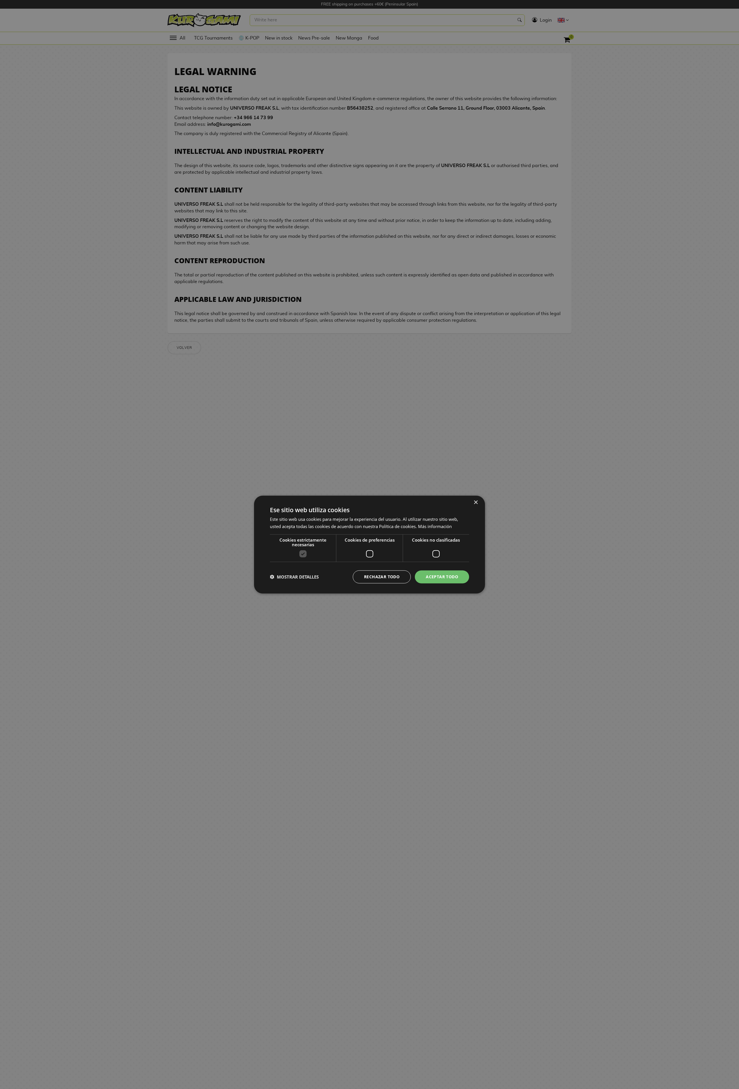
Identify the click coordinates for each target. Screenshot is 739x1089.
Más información (435, 526)
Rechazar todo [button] (382, 576)
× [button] (475, 502)
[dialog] (369, 544)
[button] (294, 576)
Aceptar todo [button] (442, 576)
